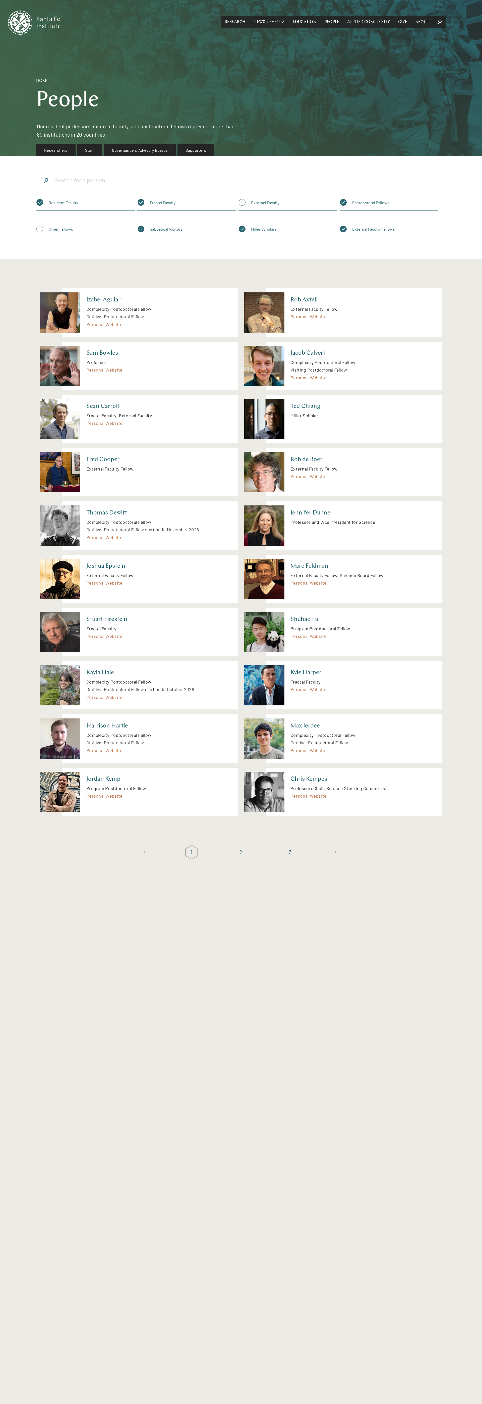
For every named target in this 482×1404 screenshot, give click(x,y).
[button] (235, 22)
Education (305, 22)
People (332, 22)
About (422, 22)
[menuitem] (56, 150)
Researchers (56, 150)
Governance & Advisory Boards (140, 150)
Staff (89, 150)
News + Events (269, 22)
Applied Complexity (368, 22)
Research (235, 22)
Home (42, 81)
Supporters (196, 150)
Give (402, 22)
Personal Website (104, 324)
